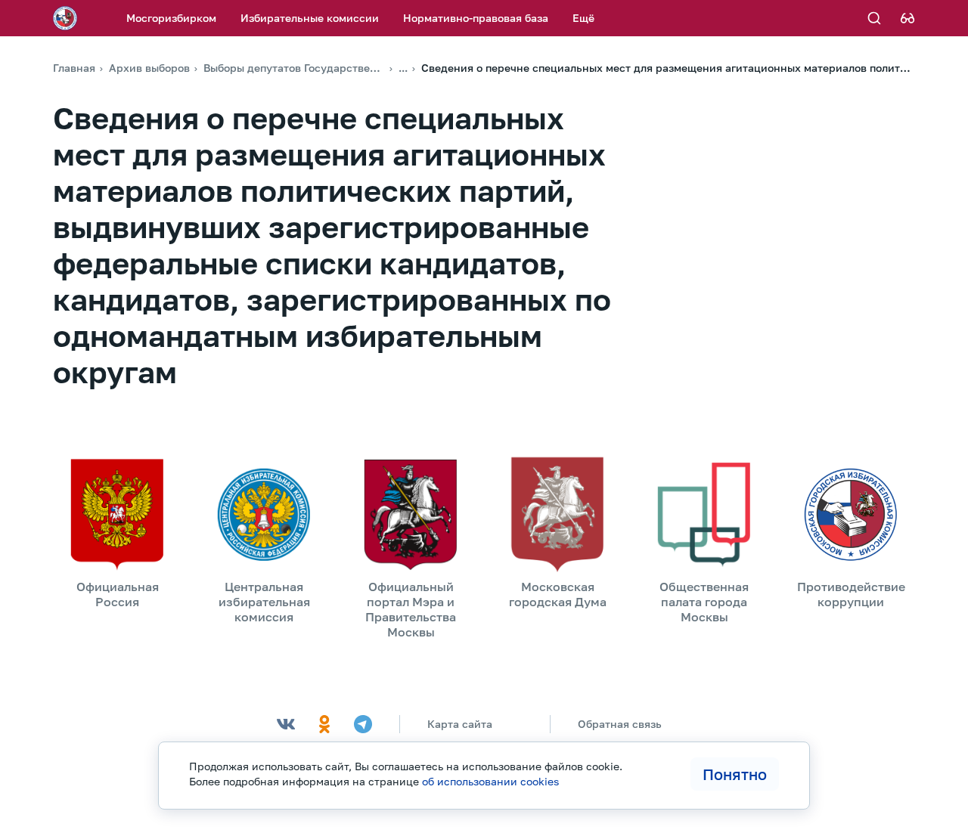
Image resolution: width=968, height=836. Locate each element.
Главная (74, 67)
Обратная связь (620, 723)
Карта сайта (459, 723)
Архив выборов (149, 67)
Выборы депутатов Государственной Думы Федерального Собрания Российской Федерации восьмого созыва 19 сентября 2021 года (294, 67)
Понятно (735, 774)
